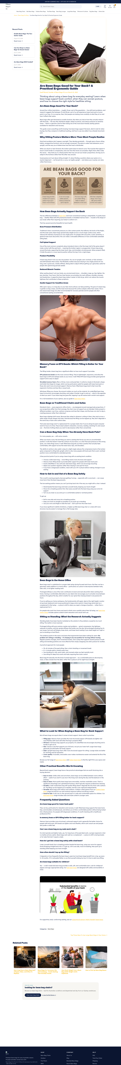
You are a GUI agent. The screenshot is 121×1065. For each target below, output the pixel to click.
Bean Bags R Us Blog (23, 15)
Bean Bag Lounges (61, 11)
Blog (68, 1058)
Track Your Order (97, 1058)
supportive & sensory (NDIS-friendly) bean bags (87, 919)
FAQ (94, 1055)
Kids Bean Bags (30, 11)
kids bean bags (48, 795)
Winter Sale (101, 11)
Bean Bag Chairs (21, 11)
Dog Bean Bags (93, 11)
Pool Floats (44, 1061)
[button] (73, 894)
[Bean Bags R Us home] (9, 6)
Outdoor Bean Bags (41, 11)
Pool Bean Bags (51, 11)
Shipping (95, 1061)
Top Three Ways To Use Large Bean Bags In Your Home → (89, 935)
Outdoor (43, 1058)
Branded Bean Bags (72, 1061)
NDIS (42, 1063)
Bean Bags (51, 929)
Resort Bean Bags (72, 1063)
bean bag (62, 216)
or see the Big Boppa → (49, 995)
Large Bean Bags (71, 11)
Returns (95, 1063)
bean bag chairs (79, 399)
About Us (69, 1055)
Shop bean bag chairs (33, 995)
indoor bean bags (75, 760)
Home (15, 15)
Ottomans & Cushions (82, 11)
